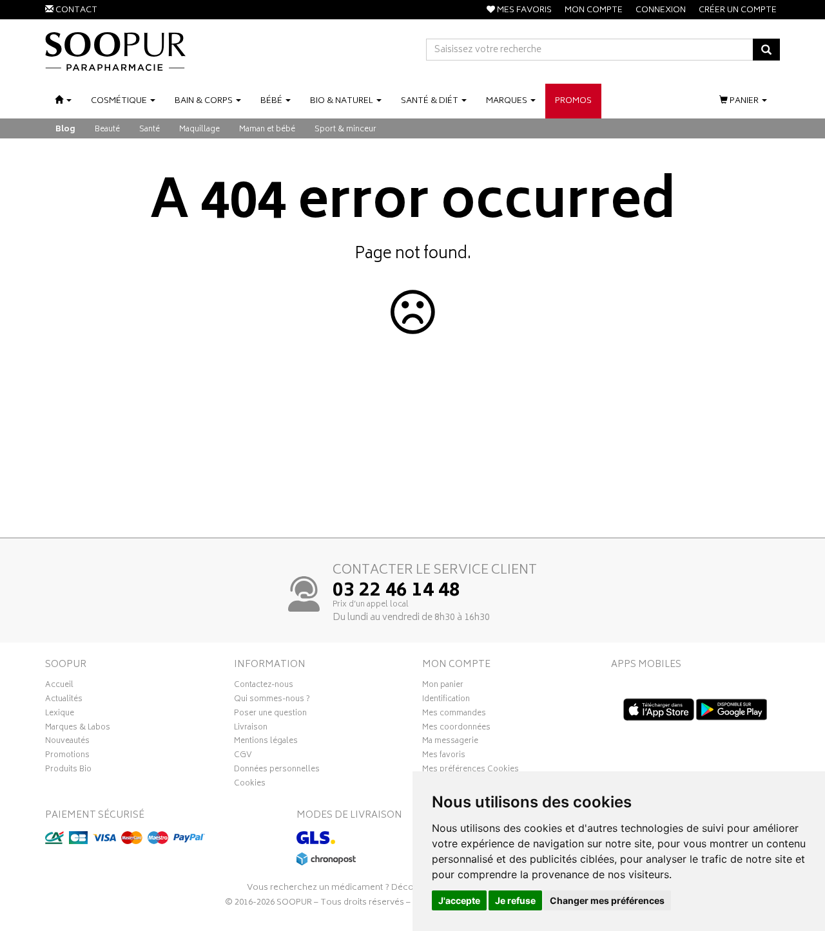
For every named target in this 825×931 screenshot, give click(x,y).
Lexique (59, 714)
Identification (446, 700)
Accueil (59, 686)
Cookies (250, 785)
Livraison (250, 729)
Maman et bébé (267, 129)
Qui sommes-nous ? (272, 700)
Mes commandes (454, 714)
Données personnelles (277, 770)
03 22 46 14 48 (396, 591)
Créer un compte (738, 10)
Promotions (67, 756)
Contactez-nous (263, 686)
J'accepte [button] (459, 900)
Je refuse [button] (515, 900)
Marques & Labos (77, 729)
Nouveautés (67, 742)
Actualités (63, 700)
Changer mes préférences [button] (607, 900)
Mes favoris (443, 756)
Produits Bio (68, 770)
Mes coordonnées (456, 729)
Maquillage (199, 129)
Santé (149, 129)
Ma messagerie (450, 742)
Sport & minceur (345, 129)
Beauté (107, 129)
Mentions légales (266, 742)
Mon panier (442, 686)
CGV (243, 756)
